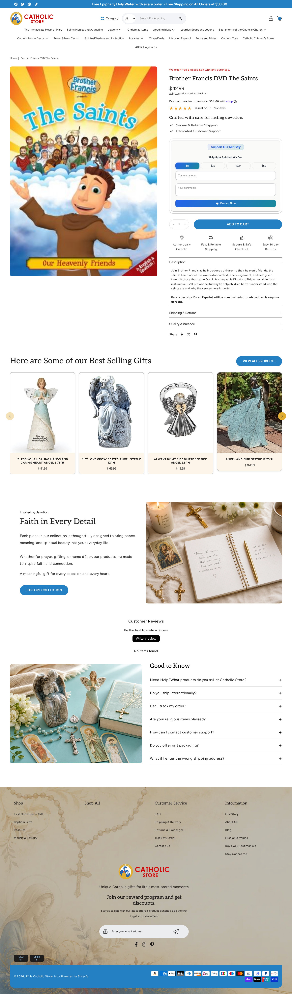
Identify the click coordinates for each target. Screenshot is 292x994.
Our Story (231, 814)
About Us (231, 822)
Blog (228, 830)
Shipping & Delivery (168, 822)
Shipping (174, 93)
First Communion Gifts (29, 814)
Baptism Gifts (23, 822)
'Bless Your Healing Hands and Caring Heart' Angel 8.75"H (42, 418)
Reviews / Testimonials (240, 846)
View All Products (259, 361)
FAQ (158, 814)
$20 (238, 165)
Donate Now (228, 203)
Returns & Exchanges (169, 830)
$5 (187, 165)
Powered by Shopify (74, 976)
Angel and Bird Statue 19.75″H (249, 417)
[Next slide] (282, 416)
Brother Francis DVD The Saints (39, 58)
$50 (264, 165)
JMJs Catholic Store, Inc (41, 976)
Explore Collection (44, 590)
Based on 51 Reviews (209, 108)
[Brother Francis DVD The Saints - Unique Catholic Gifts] (83, 171)
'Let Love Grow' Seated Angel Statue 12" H (111, 418)
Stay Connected (236, 854)
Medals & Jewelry (26, 838)
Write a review (146, 638)
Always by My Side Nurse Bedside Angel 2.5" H (180, 418)
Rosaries (20, 830)
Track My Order (165, 838)
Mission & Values (236, 838)
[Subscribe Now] (176, 931)
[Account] (271, 18)
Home (13, 58)
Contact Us (162, 846)
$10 (213, 165)
